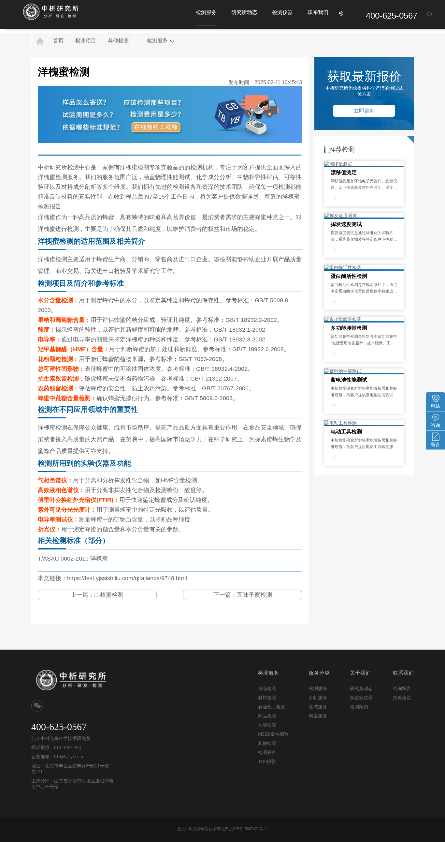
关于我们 (360, 673)
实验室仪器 (361, 697)
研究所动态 (244, 12)
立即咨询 (364, 110)
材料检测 (267, 697)
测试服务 (318, 706)
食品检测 (267, 688)
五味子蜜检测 (254, 595)
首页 (58, 40)
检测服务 (206, 12)
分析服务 (318, 697)
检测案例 (359, 706)
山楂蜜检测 (108, 595)
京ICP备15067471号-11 (248, 829)
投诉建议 (402, 697)
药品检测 (267, 716)
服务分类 (319, 673)
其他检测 (118, 40)
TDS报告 (267, 761)
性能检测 (267, 725)
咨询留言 (402, 688)
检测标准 (267, 752)
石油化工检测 (271, 706)
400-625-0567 (391, 16)
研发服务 (318, 715)
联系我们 (318, 12)
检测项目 (85, 40)
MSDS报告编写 (273, 734)
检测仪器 (282, 12)
